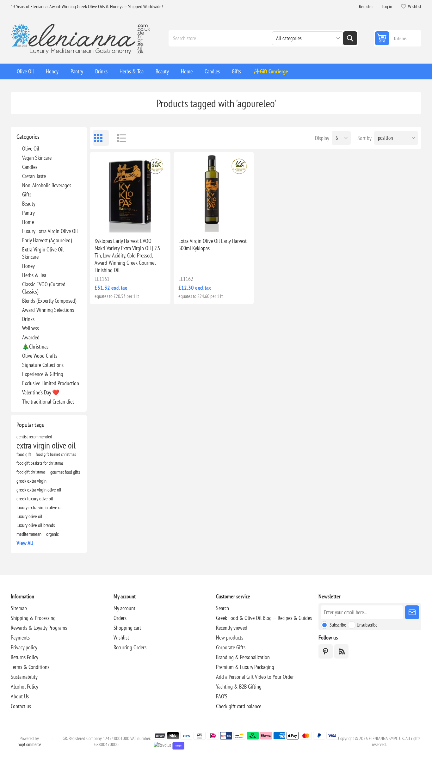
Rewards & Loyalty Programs (39, 627)
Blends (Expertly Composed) (49, 300)
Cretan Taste (34, 176)
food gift (23, 454)
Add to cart (143, 222)
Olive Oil (30, 148)
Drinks (28, 319)
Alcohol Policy (24, 686)
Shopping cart (127, 627)
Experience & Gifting (42, 374)
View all (24, 543)
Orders (120, 618)
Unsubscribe (367, 625)
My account (124, 608)
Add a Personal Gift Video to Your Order (255, 676)
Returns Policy (24, 657)
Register (366, 6)
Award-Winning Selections (48, 309)
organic (52, 534)
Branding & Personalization (243, 657)
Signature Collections (43, 364)
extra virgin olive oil (46, 445)
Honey (28, 265)
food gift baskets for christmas (40, 463)
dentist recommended (34, 436)
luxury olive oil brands (35, 525)
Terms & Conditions (30, 667)
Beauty (28, 203)
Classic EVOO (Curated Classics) (43, 288)
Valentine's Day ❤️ (40, 392)
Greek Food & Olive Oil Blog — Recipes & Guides (264, 618)
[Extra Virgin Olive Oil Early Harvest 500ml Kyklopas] (214, 192)
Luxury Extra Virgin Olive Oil (50, 231)
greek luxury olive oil (34, 498)
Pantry (28, 212)
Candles (29, 166)
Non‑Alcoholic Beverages (46, 185)
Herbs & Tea (34, 275)
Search (350, 38)
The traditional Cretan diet (48, 401)
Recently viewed (231, 627)
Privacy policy (24, 647)
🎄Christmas (35, 346)
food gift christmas (31, 472)
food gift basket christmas (56, 454)
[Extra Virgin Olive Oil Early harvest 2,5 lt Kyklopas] (130, 192)
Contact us (21, 706)
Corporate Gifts (230, 647)
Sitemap (19, 608)
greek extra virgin (31, 481)
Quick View (115, 222)
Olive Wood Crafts (39, 355)
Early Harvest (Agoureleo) (47, 240)
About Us (20, 696)
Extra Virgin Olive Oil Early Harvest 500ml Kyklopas (212, 244)
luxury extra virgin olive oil (39, 507)
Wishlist (121, 637)
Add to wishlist (102, 222)
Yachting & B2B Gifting (239, 686)
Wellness (30, 328)
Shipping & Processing (33, 618)
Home (28, 222)
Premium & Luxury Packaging (245, 667)
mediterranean (28, 534)
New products (229, 637)
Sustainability (24, 676)
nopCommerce (29, 744)
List (118, 138)
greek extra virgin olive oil (38, 489)
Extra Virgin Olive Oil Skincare (43, 253)
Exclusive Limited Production (50, 383)
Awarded (31, 337)
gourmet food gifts (65, 472)
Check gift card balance (238, 706)
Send (412, 612)
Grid (101, 138)
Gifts (26, 194)
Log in (387, 6)
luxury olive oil (29, 516)
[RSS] (341, 651)
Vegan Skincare (37, 157)
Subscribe (338, 625)
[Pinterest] (325, 651)
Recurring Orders (130, 647)
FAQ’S (221, 696)
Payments (20, 637)
